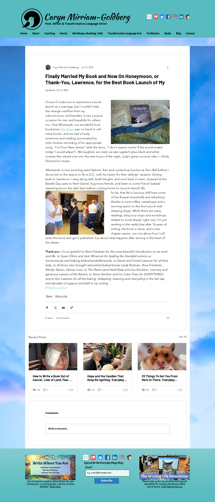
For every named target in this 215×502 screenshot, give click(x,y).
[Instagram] (175, 16)
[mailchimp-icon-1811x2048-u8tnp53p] (187, 16)
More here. (55, 486)
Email (88, 467)
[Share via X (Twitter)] (55, 307)
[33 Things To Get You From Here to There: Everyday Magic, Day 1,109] (162, 356)
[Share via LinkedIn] (63, 307)
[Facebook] (168, 16)
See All (182, 336)
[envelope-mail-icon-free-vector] (149, 16)
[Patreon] (155, 16)
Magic (49, 296)
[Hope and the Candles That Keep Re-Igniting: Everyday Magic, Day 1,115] (107, 356)
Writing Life (61, 296)
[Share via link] (71, 307)
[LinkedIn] (181, 16)
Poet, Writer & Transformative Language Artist (76, 23)
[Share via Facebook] (47, 307)
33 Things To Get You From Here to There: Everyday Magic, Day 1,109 (160, 378)
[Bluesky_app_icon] (162, 16)
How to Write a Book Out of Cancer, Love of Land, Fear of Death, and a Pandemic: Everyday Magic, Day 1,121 (52, 378)
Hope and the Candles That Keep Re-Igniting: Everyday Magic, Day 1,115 (105, 378)
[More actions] (168, 67)
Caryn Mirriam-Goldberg (87, 17)
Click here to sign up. (172, 486)
